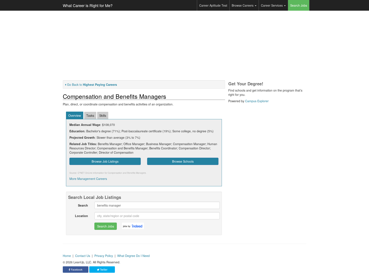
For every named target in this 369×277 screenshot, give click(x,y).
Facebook (76, 269)
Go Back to (92, 84)
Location (81, 216)
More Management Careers (88, 178)
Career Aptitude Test (213, 5)
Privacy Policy (103, 256)
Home (67, 256)
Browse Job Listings (105, 161)
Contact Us (82, 256)
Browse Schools (183, 161)
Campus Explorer (257, 101)
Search (83, 205)
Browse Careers (243, 5)
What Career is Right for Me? (88, 5)
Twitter (103, 269)
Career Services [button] (272, 5)
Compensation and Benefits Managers (127, 172)
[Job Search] (137, 226)
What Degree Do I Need (133, 256)
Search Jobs (298, 5)
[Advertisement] (184, 45)
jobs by (126, 226)
